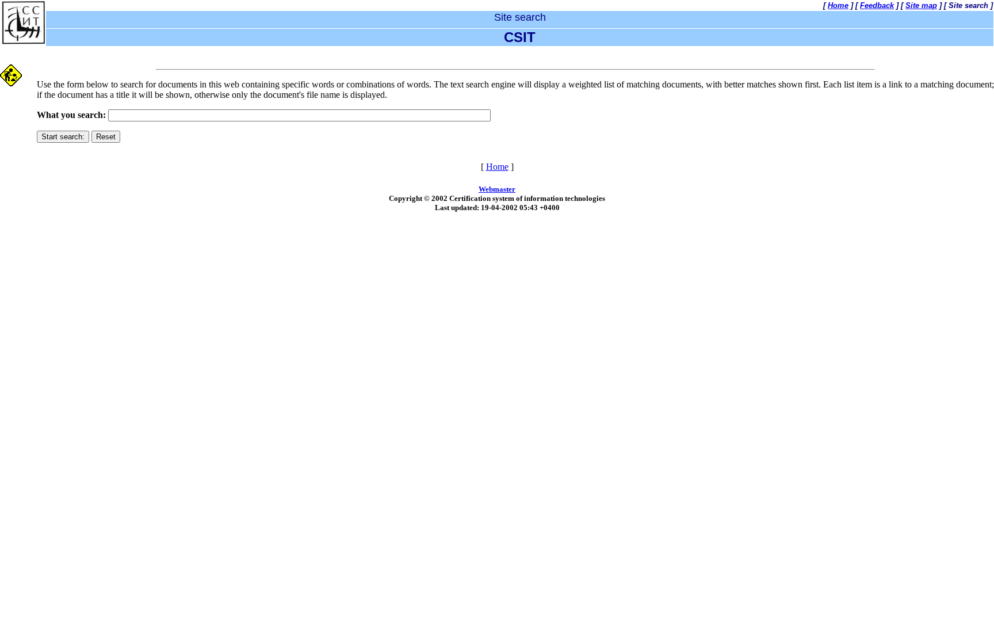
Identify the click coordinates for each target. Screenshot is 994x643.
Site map (921, 5)
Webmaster (497, 189)
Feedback (877, 5)
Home (838, 5)
